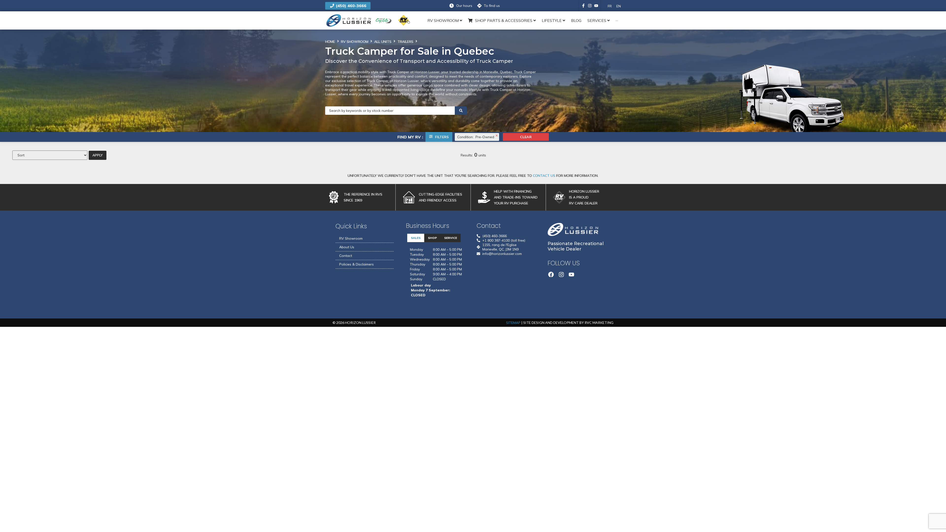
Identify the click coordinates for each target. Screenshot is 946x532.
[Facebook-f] (583, 6)
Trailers (405, 41)
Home (330, 41)
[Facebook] (551, 274)
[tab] (415, 238)
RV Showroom (354, 41)
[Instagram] (590, 6)
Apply (97, 155)
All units (382, 41)
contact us (544, 175)
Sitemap (513, 322)
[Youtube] (596, 6)
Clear (526, 137)
